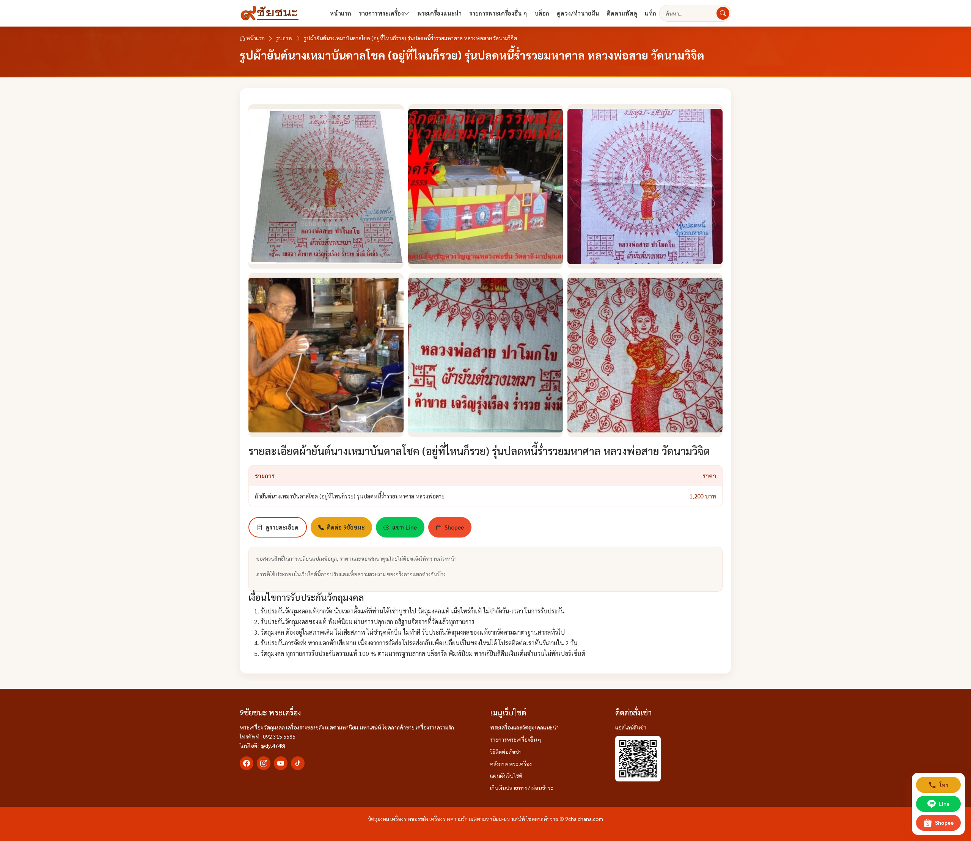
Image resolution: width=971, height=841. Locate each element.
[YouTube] (281, 763)
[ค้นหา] (722, 13)
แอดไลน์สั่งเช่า (630, 727)
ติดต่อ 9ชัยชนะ (346, 527)
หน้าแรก (340, 13)
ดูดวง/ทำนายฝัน (578, 13)
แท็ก (650, 13)
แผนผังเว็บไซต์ (506, 775)
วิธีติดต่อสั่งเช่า (506, 751)
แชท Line (404, 527)
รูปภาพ (284, 38)
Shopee (454, 527)
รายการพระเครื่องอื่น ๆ (498, 13)
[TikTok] (298, 763)
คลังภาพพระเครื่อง (511, 763)
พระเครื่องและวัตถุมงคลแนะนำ (524, 727)
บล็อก (541, 13)
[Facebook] (246, 763)
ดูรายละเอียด (282, 527)
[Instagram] (263, 763)
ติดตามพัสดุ (622, 13)
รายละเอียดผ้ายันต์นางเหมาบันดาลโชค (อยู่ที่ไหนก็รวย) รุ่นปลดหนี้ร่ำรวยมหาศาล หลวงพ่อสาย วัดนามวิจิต (479, 450)
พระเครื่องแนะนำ (439, 13)
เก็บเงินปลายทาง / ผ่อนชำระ (521, 787)
